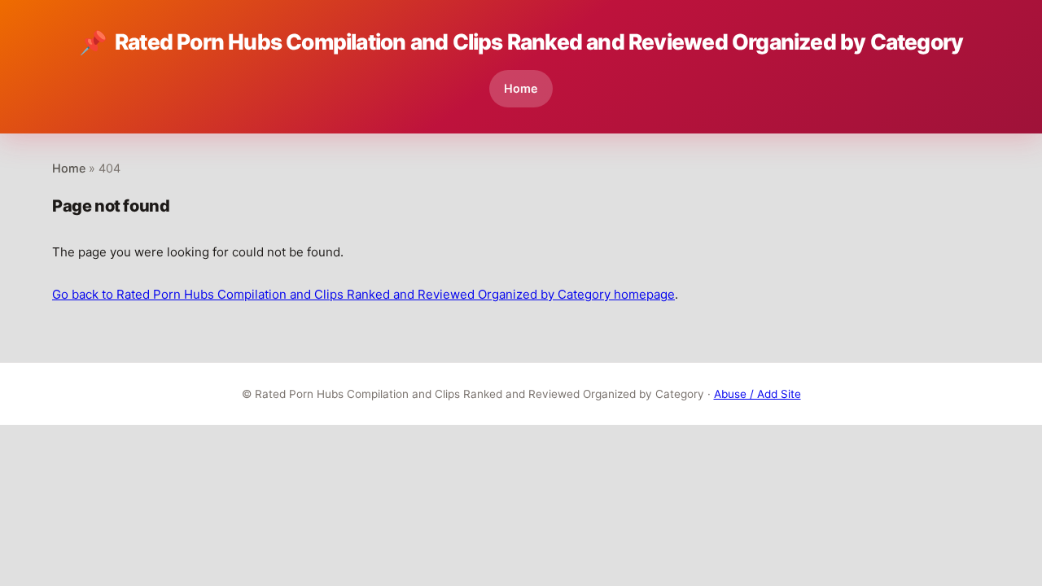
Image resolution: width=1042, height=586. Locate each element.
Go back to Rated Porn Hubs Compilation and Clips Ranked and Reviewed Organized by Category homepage (363, 294)
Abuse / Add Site (757, 393)
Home (521, 88)
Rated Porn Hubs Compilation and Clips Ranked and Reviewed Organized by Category (521, 42)
